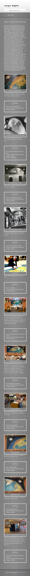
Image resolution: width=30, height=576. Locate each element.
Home (5, 15)
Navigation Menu (15, 10)
